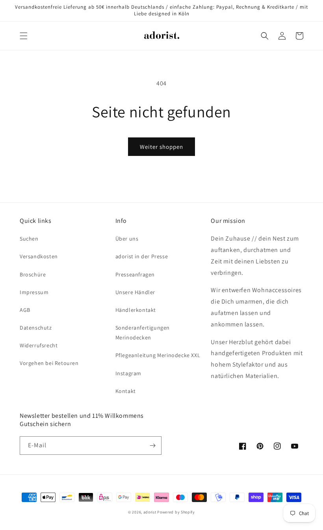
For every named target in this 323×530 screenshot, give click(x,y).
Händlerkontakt (135, 309)
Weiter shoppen (161, 146)
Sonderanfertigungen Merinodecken (142, 332)
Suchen (29, 238)
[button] (23, 35)
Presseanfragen (135, 274)
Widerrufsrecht (39, 345)
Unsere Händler (135, 292)
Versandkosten (39, 256)
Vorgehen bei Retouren (49, 363)
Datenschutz (36, 327)
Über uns (127, 238)
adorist (149, 512)
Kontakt (125, 391)
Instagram (128, 373)
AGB (25, 309)
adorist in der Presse (141, 256)
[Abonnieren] (152, 445)
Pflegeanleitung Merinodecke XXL (157, 355)
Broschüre (33, 274)
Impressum (34, 292)
